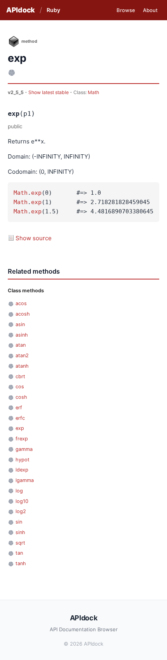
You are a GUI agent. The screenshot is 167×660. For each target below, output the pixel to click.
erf (19, 407)
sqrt (20, 543)
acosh (23, 314)
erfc (20, 418)
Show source (34, 238)
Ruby (53, 10)
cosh (21, 397)
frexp (22, 439)
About (150, 10)
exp (36, 192)
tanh (21, 563)
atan (21, 345)
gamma (24, 449)
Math (93, 92)
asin (20, 324)
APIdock (20, 10)
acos (21, 303)
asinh (22, 335)
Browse (126, 10)
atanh (22, 366)
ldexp (22, 470)
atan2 (22, 355)
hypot (23, 460)
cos (20, 386)
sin (19, 522)
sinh (20, 532)
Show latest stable (49, 92)
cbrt (20, 376)
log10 (22, 501)
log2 (21, 511)
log (19, 491)
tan (19, 553)
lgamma (25, 480)
